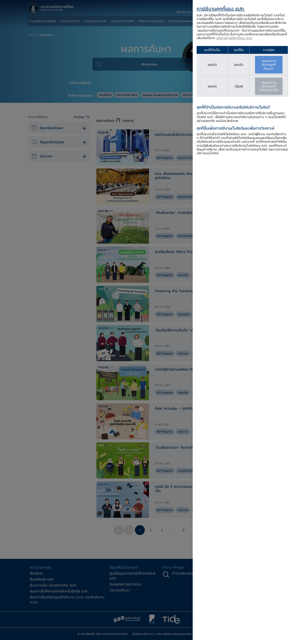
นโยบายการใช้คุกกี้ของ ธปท (234, 38)
